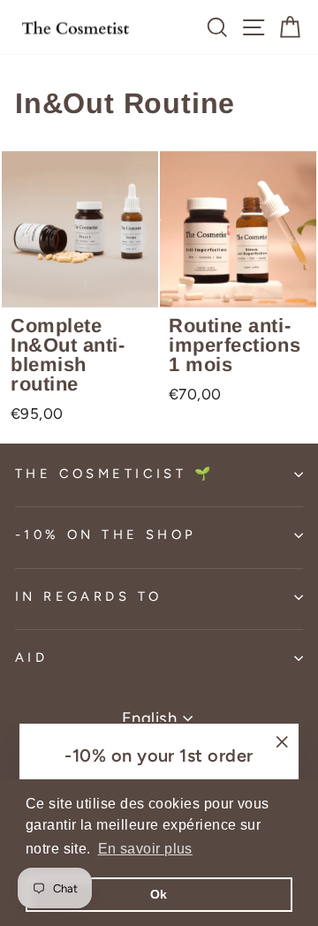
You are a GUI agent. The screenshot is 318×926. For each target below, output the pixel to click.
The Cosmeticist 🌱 (114, 474)
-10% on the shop (106, 535)
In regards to (88, 596)
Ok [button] (159, 894)
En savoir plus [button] (145, 848)
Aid (31, 657)
